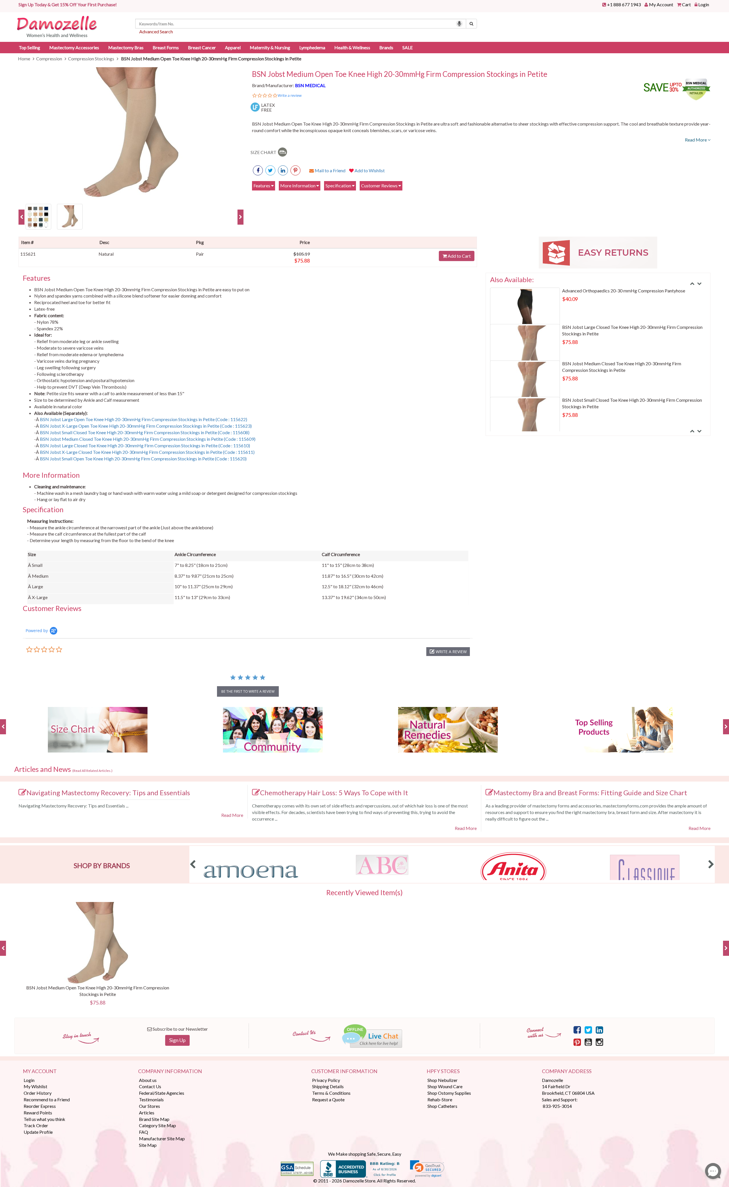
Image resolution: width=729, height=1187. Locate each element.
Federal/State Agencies (161, 1093)
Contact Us (150, 1086)
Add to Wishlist (369, 170)
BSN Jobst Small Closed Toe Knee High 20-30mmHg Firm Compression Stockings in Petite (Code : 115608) (144, 432)
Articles (146, 1112)
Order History (38, 1093)
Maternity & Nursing (270, 47)
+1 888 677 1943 (624, 4)
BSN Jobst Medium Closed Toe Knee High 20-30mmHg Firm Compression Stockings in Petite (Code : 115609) (147, 439)
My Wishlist (35, 1086)
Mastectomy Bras (126, 47)
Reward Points (38, 1112)
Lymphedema (312, 47)
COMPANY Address (566, 1071)
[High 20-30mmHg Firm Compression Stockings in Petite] (38, 216)
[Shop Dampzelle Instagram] (599, 1042)
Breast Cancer (202, 47)
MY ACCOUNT (40, 1071)
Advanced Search (156, 31)
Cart (686, 4)
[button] (448, 651)
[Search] (471, 23)
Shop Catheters (442, 1106)
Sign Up (177, 1040)
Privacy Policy (326, 1080)
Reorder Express (40, 1106)
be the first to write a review (248, 691)
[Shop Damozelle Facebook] (258, 170)
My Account (661, 4)
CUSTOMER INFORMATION (344, 1071)
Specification (338, 185)
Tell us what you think (44, 1119)
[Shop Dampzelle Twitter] (588, 1029)
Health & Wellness (352, 47)
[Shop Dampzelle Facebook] (577, 1029)
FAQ (143, 1132)
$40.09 (570, 299)
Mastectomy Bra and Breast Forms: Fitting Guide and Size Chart (590, 792)
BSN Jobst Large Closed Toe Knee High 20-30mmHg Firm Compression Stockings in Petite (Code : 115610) (145, 445)
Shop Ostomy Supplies (449, 1093)
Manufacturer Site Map (162, 1138)
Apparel (233, 47)
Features (262, 185)
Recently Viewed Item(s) (364, 893)
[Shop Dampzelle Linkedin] (599, 1029)
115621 (28, 254)
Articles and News (63, 769)
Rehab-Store (439, 1099)
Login (703, 4)
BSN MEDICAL (310, 85)
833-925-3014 (557, 1106)
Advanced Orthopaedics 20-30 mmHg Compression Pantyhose (623, 290)
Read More (696, 139)
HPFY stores (443, 1071)
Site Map (148, 1145)
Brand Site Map (154, 1119)
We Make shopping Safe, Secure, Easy (364, 1154)
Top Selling (29, 47)
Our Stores (149, 1106)
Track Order (36, 1125)
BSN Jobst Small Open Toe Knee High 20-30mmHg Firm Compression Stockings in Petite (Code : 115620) (143, 458)
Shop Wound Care (444, 1086)
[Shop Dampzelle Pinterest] (577, 1042)
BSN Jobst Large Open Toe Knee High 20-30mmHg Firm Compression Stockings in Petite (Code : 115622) (143, 419)
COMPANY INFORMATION (170, 1071)
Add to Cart (459, 256)
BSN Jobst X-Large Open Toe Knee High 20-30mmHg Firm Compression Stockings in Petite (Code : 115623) (146, 426)
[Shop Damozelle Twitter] (283, 170)
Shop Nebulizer (442, 1080)
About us (148, 1080)
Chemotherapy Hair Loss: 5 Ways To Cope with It (334, 792)
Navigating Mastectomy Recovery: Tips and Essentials (108, 792)
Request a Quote (328, 1099)
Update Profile (38, 1132)
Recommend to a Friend (47, 1099)
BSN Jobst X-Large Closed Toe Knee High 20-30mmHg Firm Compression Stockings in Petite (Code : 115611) (147, 452)
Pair (200, 254)
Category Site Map (157, 1125)
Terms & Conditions (331, 1093)
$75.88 (302, 260)
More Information (298, 185)
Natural (106, 254)
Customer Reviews (379, 185)
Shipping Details (328, 1086)
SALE (407, 47)
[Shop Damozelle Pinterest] (295, 170)
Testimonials (151, 1099)
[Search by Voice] (459, 23)
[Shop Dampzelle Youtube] (588, 1042)
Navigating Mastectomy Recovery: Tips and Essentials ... (73, 805)
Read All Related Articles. (92, 770)
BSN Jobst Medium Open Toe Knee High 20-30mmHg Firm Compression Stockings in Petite (399, 74)
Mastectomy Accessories (74, 47)
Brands (386, 47)
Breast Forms (166, 47)
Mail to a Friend (329, 170)
